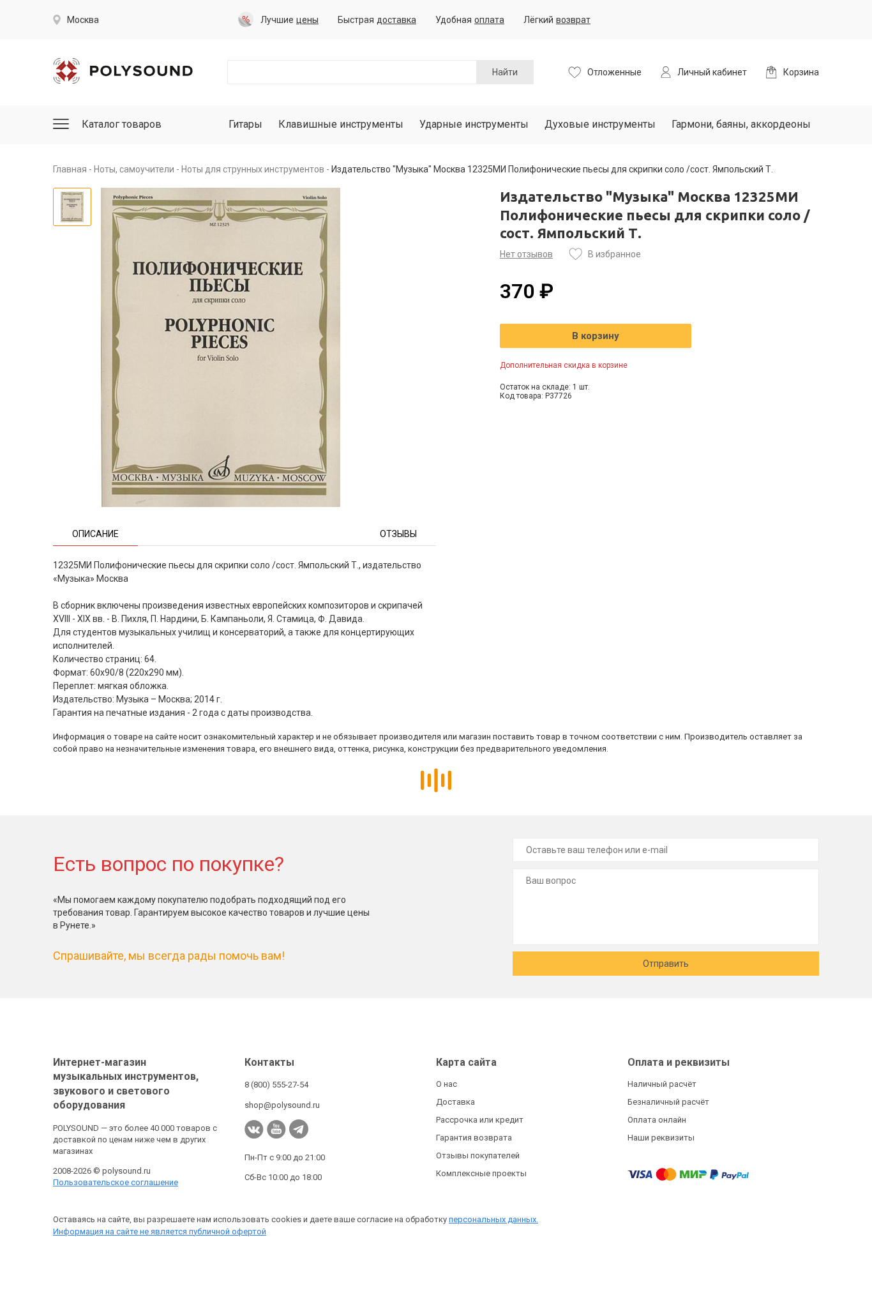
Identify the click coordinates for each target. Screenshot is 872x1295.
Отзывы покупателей (478, 1155)
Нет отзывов (526, 254)
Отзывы (398, 534)
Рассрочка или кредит (479, 1120)
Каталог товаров (122, 124)
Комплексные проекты (481, 1173)
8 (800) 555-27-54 (276, 1084)
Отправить (666, 963)
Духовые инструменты (600, 124)
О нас (446, 1084)
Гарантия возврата (474, 1137)
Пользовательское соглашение (115, 1182)
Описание (95, 534)
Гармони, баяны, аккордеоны (741, 124)
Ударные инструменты (474, 124)
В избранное (614, 254)
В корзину (595, 336)
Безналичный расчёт (668, 1102)
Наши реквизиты (661, 1137)
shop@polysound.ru (282, 1105)
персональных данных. (493, 1219)
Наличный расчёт (662, 1084)
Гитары (245, 124)
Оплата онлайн (657, 1120)
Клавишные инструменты (340, 124)
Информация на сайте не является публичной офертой (159, 1231)
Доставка (455, 1102)
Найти (505, 72)
